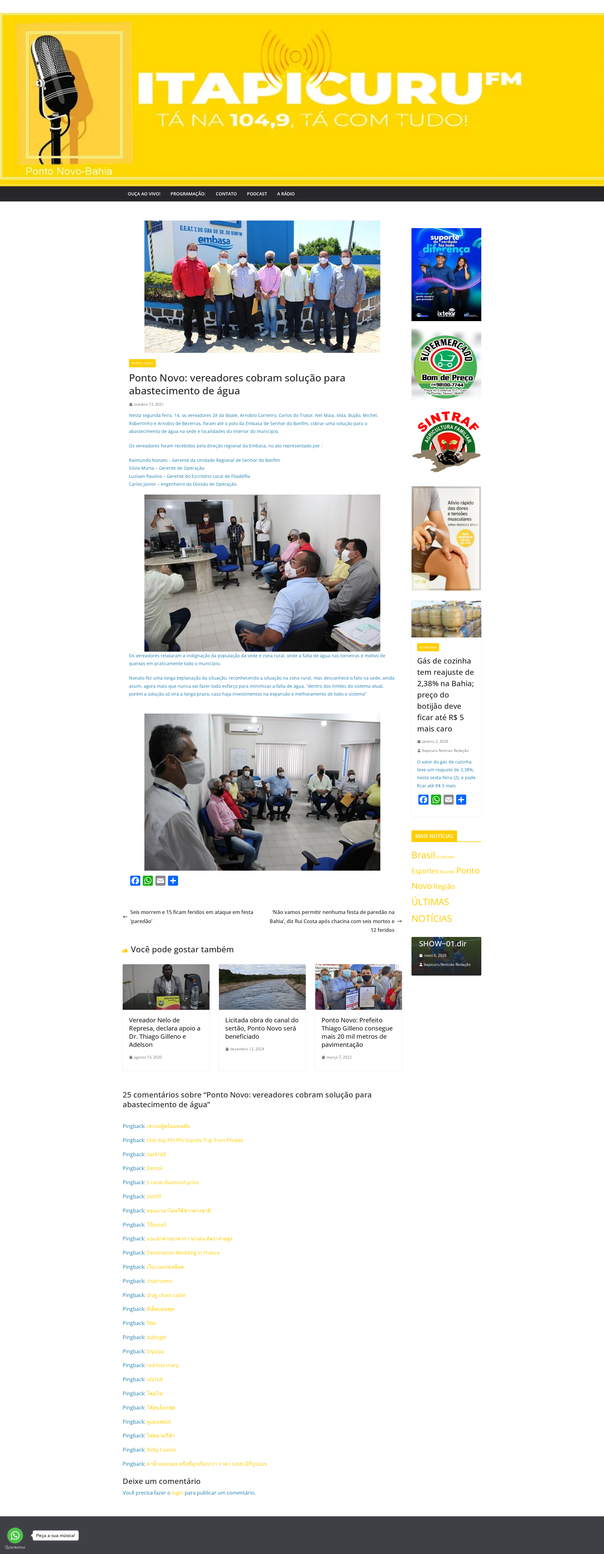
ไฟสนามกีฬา (161, 1435)
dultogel (156, 1337)
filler (152, 1323)
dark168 (156, 1154)
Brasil (423, 855)
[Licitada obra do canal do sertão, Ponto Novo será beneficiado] (262, 968)
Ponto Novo (142, 363)
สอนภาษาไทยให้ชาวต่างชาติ (179, 1210)
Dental (154, 1168)
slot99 (154, 1196)
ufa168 (155, 1379)
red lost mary (162, 1365)
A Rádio (286, 194)
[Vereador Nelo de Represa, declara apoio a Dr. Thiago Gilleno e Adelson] (166, 968)
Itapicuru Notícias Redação (445, 750)
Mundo (447, 872)
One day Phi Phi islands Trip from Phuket (195, 1140)
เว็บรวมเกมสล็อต (165, 1266)
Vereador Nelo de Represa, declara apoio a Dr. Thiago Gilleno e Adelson (164, 1032)
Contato (226, 194)
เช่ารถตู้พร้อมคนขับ (168, 1126)
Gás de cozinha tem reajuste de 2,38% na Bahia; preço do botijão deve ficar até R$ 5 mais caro (445, 694)
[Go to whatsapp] (15, 1535)
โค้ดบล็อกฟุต (161, 1407)
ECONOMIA (428, 647)
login (177, 1492)
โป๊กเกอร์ (156, 1224)
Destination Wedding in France (183, 1252)
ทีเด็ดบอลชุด (160, 1308)
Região (444, 886)
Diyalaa (155, 1351)
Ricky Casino (161, 1449)
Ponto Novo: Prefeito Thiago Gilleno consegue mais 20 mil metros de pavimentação (357, 1032)
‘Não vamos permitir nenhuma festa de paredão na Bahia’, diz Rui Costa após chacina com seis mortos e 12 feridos (332, 921)
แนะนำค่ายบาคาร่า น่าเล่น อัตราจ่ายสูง (189, 1238)
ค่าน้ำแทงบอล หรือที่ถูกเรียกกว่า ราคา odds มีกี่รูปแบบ (207, 1463)
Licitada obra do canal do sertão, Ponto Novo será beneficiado (262, 1028)
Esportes (425, 870)
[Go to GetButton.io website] (15, 1548)
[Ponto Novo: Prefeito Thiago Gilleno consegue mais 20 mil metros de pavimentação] (358, 968)
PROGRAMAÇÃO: (188, 194)
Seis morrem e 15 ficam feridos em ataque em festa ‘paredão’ (191, 917)
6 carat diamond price (173, 1182)
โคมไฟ (154, 1393)
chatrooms (160, 1281)
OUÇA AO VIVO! (144, 194)
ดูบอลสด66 (159, 1421)
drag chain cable (166, 1295)
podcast (257, 194)
